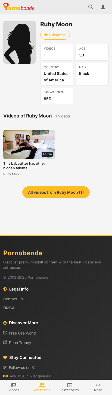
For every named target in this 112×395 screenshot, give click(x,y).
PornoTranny (20, 342)
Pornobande (19, 7)
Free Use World (22, 333)
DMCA (8, 307)
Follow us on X (21, 367)
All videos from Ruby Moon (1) (56, 192)
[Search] (91, 7)
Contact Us (13, 299)
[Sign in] (103, 7)
